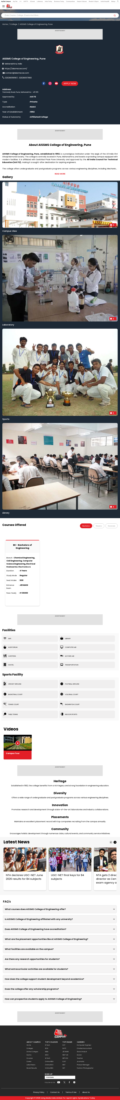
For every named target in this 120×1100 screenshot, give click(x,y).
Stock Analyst (82, 1052)
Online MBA (49, 1061)
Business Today (59, 1)
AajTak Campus (6, 1)
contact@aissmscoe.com (17, 73)
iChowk (32, 1)
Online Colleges (32, 1052)
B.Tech (47, 1045)
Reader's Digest (94, 1)
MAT (64, 1065)
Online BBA (49, 1068)
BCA (46, 1048)
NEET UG (65, 1055)
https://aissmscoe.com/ (16, 68)
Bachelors (86, 526)
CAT (63, 1045)
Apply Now (70, 83)
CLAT (64, 1061)
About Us (86, 1092)
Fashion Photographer (85, 1068)
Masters (99, 526)
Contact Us (55, 1092)
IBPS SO (65, 1058)
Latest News (17, 842)
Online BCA (49, 1065)
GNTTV (26, 1)
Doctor (79, 1055)
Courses (30, 1058)
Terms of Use (71, 1092)
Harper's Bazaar (82, 1)
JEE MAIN (65, 1052)
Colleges (30, 1048)
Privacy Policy (38, 1092)
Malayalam (114, 1)
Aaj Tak (15, 1)
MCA (46, 1055)
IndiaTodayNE (105, 1)
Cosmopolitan (70, 1)
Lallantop (40, 1)
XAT (63, 1068)
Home (5, 24)
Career (29, 1061)
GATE (64, 1048)
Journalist (80, 1061)
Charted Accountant (84, 1048)
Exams (29, 1055)
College (13, 24)
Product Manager (83, 1065)
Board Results (32, 1068)
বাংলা (20, 1)
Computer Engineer (84, 1045)
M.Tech (47, 1058)
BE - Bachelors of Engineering (22, 546)
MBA (46, 1052)
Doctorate (111, 526)
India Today (48, 1)
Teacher (80, 1058)
